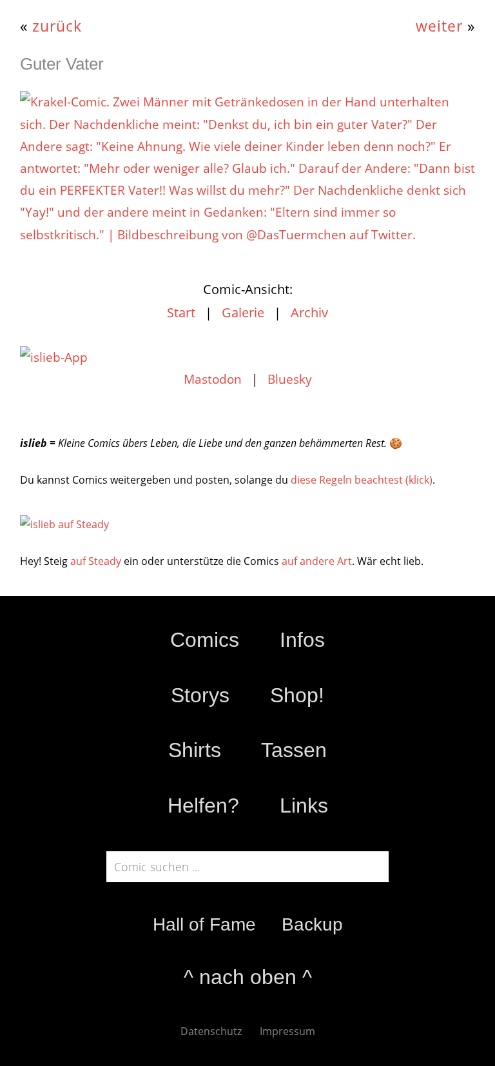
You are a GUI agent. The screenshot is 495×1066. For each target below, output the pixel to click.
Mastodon (213, 379)
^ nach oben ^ (248, 977)
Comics (204, 639)
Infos (302, 639)
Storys (200, 695)
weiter (439, 26)
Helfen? (203, 805)
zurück (57, 26)
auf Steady (95, 561)
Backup (312, 924)
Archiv (309, 312)
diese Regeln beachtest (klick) (361, 480)
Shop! (297, 695)
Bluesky (289, 379)
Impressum (287, 1031)
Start (181, 312)
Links (304, 805)
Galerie (243, 312)
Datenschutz (211, 1031)
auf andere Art (317, 561)
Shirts (194, 750)
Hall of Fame (204, 924)
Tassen (294, 750)
